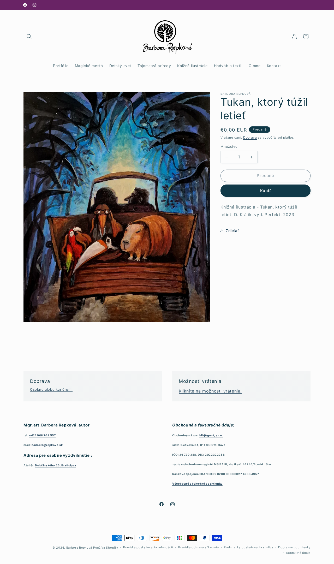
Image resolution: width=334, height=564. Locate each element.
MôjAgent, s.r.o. (211, 435)
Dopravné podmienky (294, 547)
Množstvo (228, 147)
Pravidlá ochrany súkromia (198, 547)
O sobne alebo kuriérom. (51, 389)
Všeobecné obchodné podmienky (197, 483)
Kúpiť (265, 190)
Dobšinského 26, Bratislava (55, 465)
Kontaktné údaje (298, 553)
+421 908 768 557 (42, 435)
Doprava (250, 137)
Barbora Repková (79, 547)
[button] (29, 36)
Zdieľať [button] (232, 230)
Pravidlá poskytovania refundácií (148, 547)
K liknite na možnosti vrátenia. (210, 391)
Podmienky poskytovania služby (248, 547)
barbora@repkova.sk (47, 445)
